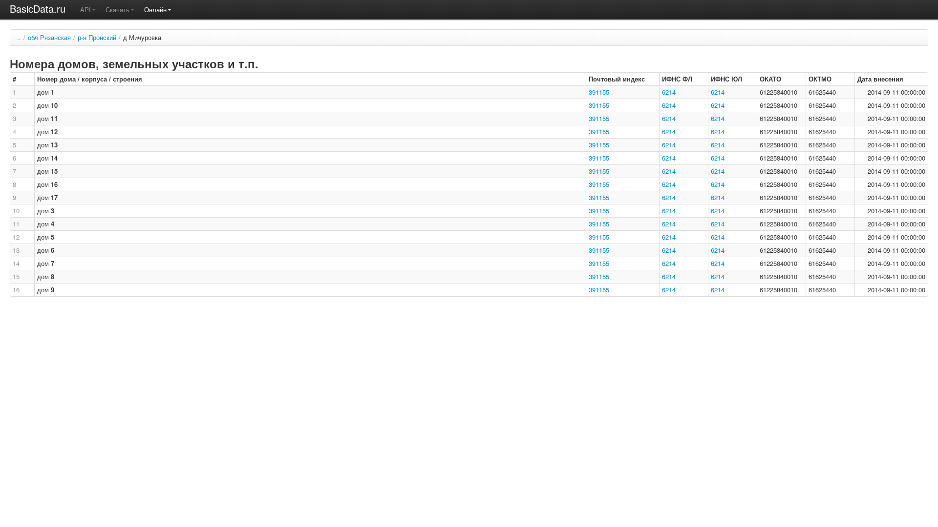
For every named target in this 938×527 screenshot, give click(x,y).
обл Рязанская (49, 37)
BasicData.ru (37, 8)
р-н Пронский (97, 37)
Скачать (117, 9)
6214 (669, 92)
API (85, 9)
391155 (599, 92)
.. (19, 37)
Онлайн (155, 9)
